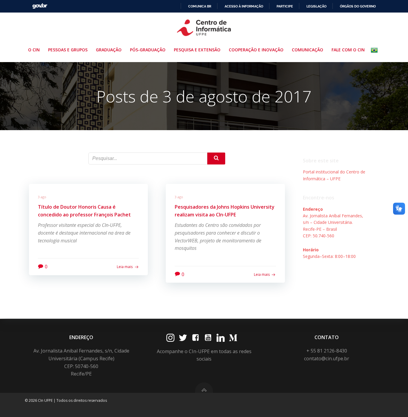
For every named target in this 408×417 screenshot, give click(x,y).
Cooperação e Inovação (256, 50)
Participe (285, 6)
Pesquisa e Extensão (197, 50)
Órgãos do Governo (358, 6)
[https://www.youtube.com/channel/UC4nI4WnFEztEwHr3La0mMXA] (208, 338)
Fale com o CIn (348, 50)
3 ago (42, 197)
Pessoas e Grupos (68, 50)
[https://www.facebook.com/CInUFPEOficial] (195, 338)
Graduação (109, 50)
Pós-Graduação (147, 50)
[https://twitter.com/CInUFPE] (183, 338)
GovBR (39, 6)
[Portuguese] (375, 50)
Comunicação (307, 50)
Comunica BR (199, 6)
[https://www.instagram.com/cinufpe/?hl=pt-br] (170, 338)
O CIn (34, 50)
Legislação (316, 6)
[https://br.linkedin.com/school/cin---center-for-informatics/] (221, 338)
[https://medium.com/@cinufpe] (233, 338)
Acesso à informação (244, 6)
